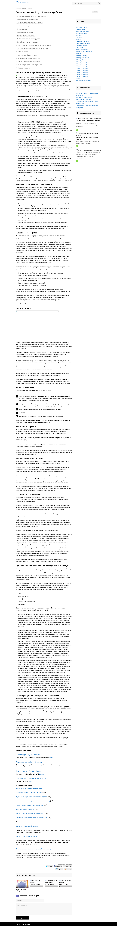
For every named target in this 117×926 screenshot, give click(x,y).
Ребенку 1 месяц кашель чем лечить (88, 152)
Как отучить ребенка (82, 41)
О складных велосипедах (84, 97)
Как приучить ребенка (83, 43)
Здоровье (79, 37)
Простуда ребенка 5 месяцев (25, 809)
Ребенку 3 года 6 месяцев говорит (27, 836)
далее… (51, 757)
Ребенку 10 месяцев (82, 58)
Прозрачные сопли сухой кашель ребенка (87, 138)
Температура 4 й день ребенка (28, 755)
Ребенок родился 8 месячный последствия (29, 805)
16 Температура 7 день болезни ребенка (29, 65)
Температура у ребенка (83, 80)
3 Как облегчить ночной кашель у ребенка (29, 22)
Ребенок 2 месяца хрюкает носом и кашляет (30, 813)
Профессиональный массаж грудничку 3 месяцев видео (34, 849)
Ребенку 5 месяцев (82, 68)
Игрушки (78, 39)
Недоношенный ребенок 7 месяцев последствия (31, 797)
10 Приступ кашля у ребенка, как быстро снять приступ (33, 45)
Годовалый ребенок (82, 31)
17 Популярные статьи (23, 68)
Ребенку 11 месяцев (82, 60)
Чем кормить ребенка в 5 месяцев (30, 771)
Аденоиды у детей (81, 27)
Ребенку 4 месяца (81, 66)
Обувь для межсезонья (83, 99)
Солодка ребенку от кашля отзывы (50, 885)
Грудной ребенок (81, 33)
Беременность (80, 29)
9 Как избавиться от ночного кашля (27, 42)
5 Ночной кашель (21, 29)
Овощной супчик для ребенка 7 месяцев (29, 788)
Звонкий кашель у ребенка (35, 885)
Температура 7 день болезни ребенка (31, 778)
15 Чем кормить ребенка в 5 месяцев (28, 61)
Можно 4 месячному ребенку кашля (21, 890)
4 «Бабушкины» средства (24, 26)
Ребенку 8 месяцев (82, 74)
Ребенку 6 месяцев (82, 70)
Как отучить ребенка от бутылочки (27, 826)
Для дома (79, 35)
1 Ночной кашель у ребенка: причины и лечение (31, 16)
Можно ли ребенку (82, 49)
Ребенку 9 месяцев (82, 76)
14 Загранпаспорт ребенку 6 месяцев (28, 58)
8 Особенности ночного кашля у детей (28, 39)
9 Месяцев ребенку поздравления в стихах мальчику (33, 801)
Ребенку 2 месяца (81, 62)
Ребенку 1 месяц (81, 56)
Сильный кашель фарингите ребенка (88, 120)
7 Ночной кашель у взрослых (25, 35)
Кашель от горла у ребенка (64, 885)
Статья (78, 78)
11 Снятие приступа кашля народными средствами (32, 48)
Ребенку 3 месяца (81, 64)
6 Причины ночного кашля (24, 32)
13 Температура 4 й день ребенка (26, 55)
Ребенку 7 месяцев (82, 72)
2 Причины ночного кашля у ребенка (27, 19)
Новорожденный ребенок (84, 51)
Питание (78, 54)
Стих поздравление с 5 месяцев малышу (29, 792)
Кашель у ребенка (81, 45)
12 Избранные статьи (22, 52)
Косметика (79, 47)
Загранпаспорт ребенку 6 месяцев (30, 762)
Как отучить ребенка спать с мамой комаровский (31, 818)
